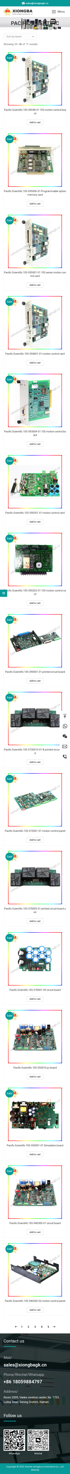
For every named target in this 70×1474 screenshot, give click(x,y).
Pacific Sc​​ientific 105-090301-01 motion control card (35, 512)
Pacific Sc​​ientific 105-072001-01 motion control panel (35, 830)
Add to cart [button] (35, 122)
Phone (65, 756)
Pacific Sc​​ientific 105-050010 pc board (35, 1067)
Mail (65, 746)
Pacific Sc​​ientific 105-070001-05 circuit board (35, 990)
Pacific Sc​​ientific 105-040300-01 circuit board (35, 1223)
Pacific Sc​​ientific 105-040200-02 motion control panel (35, 1301)
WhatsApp (65, 726)
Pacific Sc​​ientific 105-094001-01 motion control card (35, 353)
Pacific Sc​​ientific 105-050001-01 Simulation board (35, 1145)
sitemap (35, 1469)
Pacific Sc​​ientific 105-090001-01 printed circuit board (35, 671)
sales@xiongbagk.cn (37, 3)
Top (65, 716)
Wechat (65, 736)
